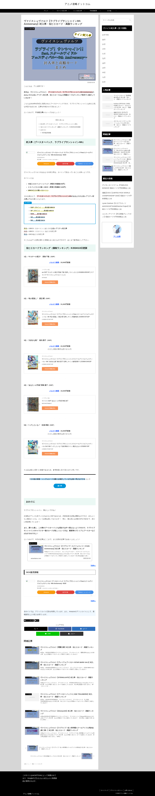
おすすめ (105, 35)
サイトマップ (104, 790)
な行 (103, 58)
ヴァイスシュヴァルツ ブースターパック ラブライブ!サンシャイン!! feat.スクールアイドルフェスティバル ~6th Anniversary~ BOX (65, 154)
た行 (103, 54)
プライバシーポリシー (42, 778)
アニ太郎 (117, 237)
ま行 (103, 68)
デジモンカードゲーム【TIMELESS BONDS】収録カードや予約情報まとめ (116, 186)
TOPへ (93, 565)
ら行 (38, 620)
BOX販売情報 (46, 133)
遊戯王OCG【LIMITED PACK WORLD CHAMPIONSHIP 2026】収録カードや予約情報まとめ (117, 195)
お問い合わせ (128, 790)
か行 (103, 44)
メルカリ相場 (54, 262)
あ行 (103, 39)
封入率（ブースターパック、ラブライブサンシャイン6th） (59, 124)
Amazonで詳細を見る (50, 282)
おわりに (43, 130)
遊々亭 (60, 486)
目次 (57, 120)
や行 (103, 72)
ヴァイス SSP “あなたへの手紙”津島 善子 (55, 401)
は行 (103, 63)
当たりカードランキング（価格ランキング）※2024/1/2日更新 (60, 127)
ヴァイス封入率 (29, 620)
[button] (71, 634)
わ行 (103, 82)
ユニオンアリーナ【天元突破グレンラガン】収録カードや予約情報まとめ (116, 215)
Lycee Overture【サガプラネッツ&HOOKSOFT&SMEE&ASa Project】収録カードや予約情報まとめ (116, 206)
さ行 (103, 49)
